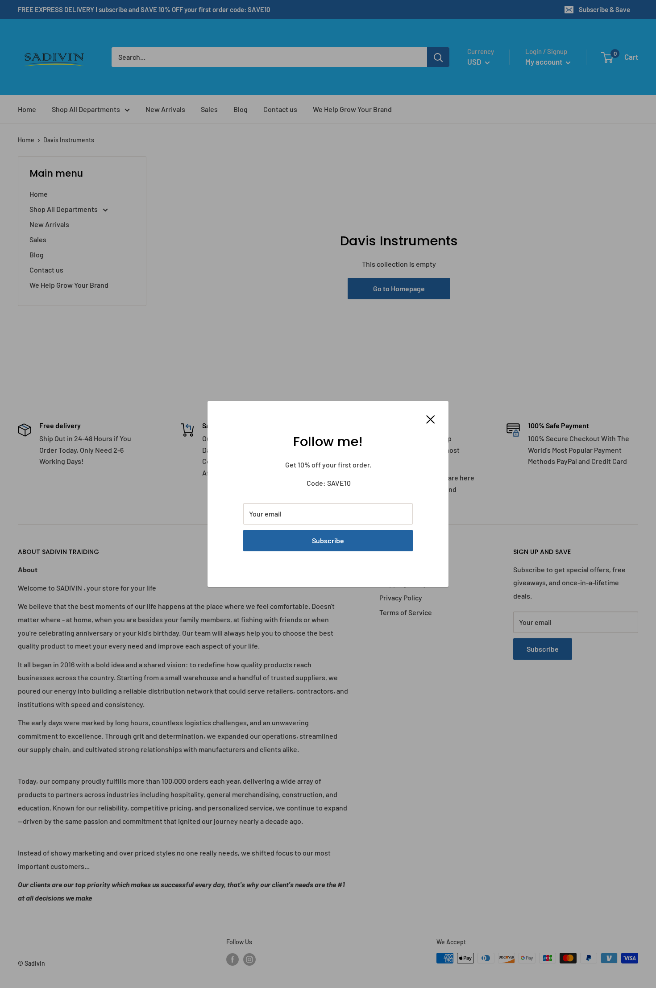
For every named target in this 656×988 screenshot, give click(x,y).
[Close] (430, 418)
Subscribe (328, 540)
